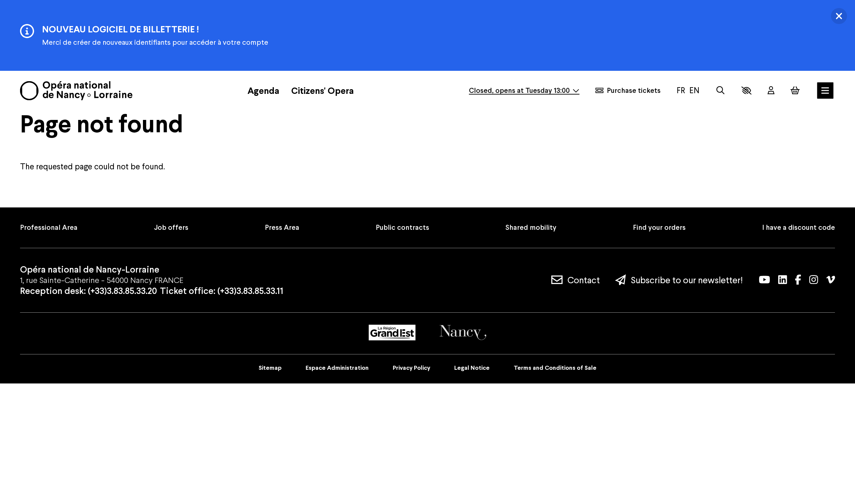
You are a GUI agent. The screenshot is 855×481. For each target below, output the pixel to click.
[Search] (720, 90)
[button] (746, 91)
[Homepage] (76, 90)
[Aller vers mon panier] (795, 90)
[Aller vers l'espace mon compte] (771, 90)
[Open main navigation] (825, 91)
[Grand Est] (392, 332)
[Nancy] (463, 332)
